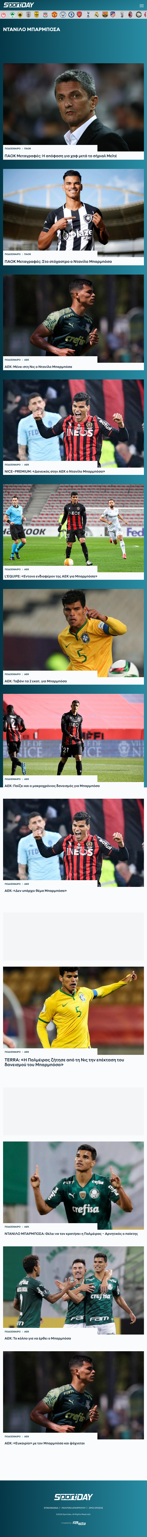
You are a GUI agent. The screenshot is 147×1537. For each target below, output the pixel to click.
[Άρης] (38, 15)
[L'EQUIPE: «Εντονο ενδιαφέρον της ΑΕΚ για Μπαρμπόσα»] (73, 528)
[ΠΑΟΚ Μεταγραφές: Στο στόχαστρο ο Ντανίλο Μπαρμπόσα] (73, 213)
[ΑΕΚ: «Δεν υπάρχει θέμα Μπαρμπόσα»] (73, 843)
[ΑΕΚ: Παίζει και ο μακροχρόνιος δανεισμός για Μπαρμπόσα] (73, 738)
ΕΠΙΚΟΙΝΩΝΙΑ (51, 1508)
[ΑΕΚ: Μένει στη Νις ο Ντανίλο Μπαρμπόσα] (73, 319)
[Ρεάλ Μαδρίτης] (97, 15)
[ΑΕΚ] (21, 15)
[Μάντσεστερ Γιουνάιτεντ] (54, 15)
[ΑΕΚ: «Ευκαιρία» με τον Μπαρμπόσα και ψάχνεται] (73, 1395)
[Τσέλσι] (71, 15)
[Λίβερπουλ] (46, 15)
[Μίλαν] (130, 15)
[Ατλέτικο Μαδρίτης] (113, 15)
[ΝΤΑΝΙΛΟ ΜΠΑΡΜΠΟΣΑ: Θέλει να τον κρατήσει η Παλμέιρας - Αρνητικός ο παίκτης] (73, 1185)
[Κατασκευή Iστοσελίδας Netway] (79, 1523)
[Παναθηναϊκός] (12, 15)
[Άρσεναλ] (80, 15)
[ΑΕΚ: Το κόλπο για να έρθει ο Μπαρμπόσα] (73, 1290)
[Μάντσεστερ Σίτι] (63, 15)
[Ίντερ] (139, 15)
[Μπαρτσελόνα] (105, 15)
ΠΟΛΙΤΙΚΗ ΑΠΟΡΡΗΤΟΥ (74, 1508)
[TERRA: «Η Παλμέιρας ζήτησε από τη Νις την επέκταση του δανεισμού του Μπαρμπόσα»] (73, 1011)
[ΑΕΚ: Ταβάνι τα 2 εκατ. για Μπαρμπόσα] (73, 633)
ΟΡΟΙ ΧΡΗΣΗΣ (96, 1508)
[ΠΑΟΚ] (29, 15)
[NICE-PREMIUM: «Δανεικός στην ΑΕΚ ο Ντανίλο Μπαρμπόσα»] (73, 423)
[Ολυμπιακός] (4, 15)
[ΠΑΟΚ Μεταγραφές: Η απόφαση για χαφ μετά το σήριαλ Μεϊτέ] (73, 107)
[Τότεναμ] (88, 15)
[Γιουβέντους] (122, 15)
